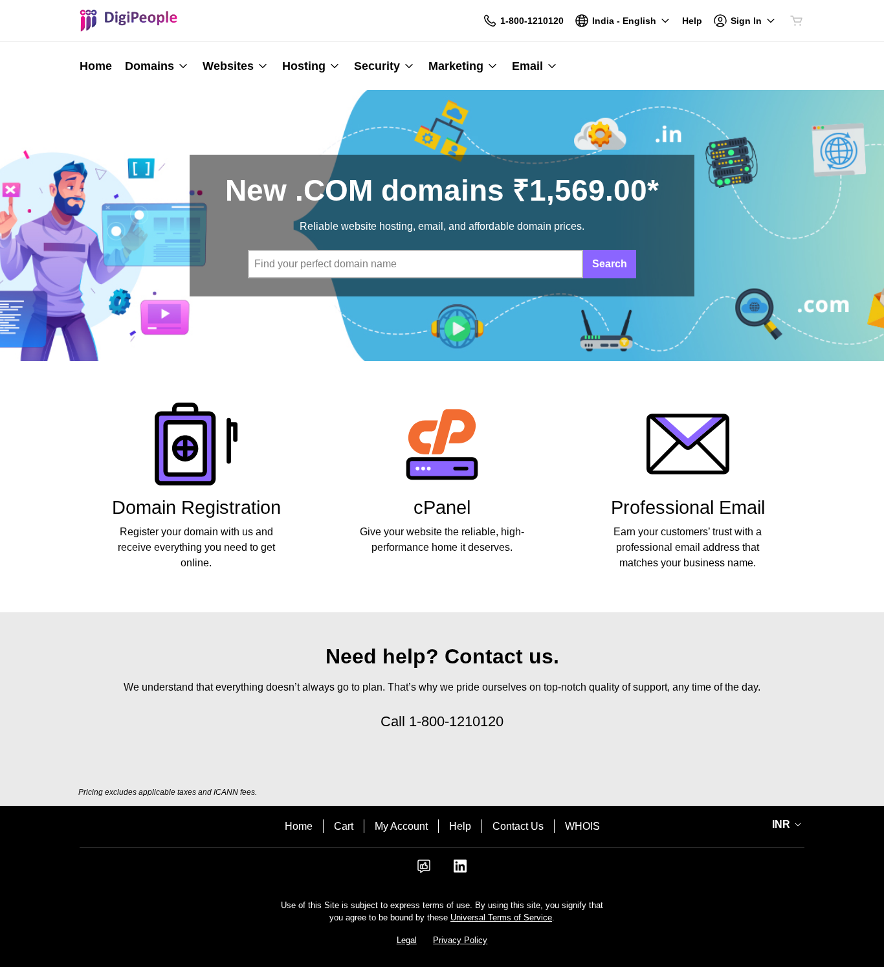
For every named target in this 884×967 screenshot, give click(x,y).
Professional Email (688, 507)
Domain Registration (196, 507)
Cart (343, 826)
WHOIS (582, 826)
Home (299, 826)
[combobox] (415, 264)
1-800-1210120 (456, 721)
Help (460, 826)
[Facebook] (424, 870)
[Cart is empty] (796, 20)
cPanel (442, 507)
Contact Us (518, 826)
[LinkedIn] (460, 870)
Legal (407, 940)
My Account (401, 826)
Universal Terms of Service (501, 917)
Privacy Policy (460, 940)
